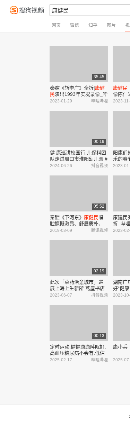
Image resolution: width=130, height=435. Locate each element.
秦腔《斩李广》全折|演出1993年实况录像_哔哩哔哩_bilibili (78, 94)
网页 (56, 25)
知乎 (92, 25)
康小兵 (120, 347)
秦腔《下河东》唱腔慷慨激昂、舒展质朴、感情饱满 (76, 224)
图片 (111, 25)
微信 (74, 25)
